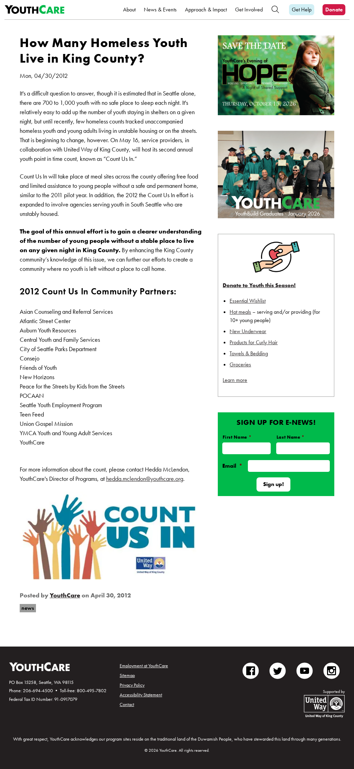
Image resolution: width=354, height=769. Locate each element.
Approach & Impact (206, 9)
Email (232, 465)
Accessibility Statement (141, 695)
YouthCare (65, 595)
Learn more (235, 380)
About (129, 9)
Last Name (291, 437)
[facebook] (250, 670)
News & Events (160, 9)
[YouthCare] (34, 10)
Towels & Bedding (249, 353)
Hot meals (240, 311)
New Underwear (248, 331)
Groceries (240, 364)
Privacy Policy (132, 685)
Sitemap (127, 675)
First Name (237, 437)
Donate (334, 9)
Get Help (301, 9)
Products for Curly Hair (254, 342)
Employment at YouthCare (144, 665)
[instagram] (331, 670)
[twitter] (277, 670)
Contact (127, 704)
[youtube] (304, 670)
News (27, 608)
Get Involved (249, 9)
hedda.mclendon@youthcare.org (144, 479)
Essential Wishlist (248, 300)
